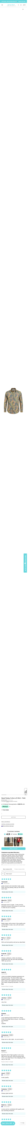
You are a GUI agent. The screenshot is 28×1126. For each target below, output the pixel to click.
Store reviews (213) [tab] (7, 869)
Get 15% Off (7, 1123)
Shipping (7, 801)
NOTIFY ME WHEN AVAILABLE (25, 563)
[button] (2, 5)
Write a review (13, 848)
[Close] (13, 1123)
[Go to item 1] (8, 841)
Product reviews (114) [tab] (19, 869)
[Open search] (2, 874)
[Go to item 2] (18, 841)
